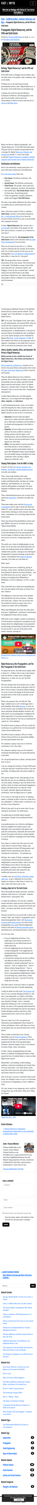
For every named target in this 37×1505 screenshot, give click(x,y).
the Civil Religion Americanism (22, 254)
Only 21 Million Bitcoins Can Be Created (17, 1303)
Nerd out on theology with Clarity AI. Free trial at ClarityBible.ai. (18, 11)
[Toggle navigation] (33, 3)
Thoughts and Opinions (11, 39)
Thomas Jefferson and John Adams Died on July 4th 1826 (18, 1335)
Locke (16, 338)
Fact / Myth (8, 3)
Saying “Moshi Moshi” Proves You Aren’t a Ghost (18, 1298)
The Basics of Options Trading (13, 1401)
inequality (12, 498)
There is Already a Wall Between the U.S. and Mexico (17, 1315)
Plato (11, 338)
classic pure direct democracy (13, 370)
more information (21, 1497)
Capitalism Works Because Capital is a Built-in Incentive (16, 1406)
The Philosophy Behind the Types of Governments (15, 1426)
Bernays (22, 706)
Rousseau (22, 338)
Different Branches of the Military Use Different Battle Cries (16, 1342)
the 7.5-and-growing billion (10, 216)
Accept (19, 1500)
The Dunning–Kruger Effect (13, 1393)
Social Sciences (18, 1470)
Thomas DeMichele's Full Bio (13, 1169)
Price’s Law (7, 1373)
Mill (29, 338)
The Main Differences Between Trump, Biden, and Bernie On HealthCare (16, 1383)
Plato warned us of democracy (11, 365)
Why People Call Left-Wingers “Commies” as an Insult (17, 1413)
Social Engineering (18, 1448)
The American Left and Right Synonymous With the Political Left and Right (18, 1348)
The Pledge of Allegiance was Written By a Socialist (18, 1355)
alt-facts (4, 103)
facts (12, 925)
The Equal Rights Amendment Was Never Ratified (17, 1309)
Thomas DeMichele (15, 37)
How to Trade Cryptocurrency (13, 1388)
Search (32, 1286)
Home (3, 19)
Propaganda (18, 1443)
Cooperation (18, 1437)
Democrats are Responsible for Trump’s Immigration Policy (16, 1329)
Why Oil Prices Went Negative (13, 1378)
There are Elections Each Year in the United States (18, 1322)
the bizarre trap (28, 991)
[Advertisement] (18, 124)
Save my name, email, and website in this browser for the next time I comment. (19, 1218)
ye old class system (9, 174)
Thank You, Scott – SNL (8, 1117)
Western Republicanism (24, 927)
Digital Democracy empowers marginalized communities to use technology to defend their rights (18, 1131)
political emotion (26, 557)
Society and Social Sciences (18, 1475)
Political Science (18, 1464)
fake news (13, 103)
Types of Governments (18, 1453)
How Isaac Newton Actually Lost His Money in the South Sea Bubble (16, 1368)
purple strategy (16, 922)
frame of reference (21, 1037)
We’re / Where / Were (11, 1397)
